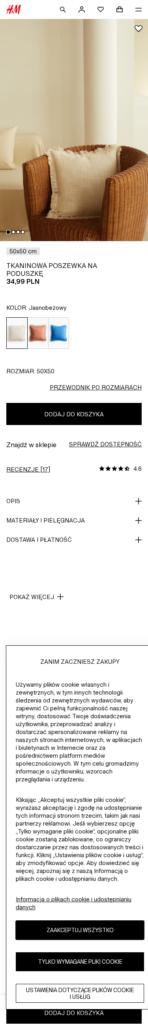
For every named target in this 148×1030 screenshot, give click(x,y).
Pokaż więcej (31, 597)
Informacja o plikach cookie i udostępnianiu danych (73, 903)
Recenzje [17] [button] (28, 469)
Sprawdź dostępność (105, 444)
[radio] (17, 333)
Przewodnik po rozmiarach (96, 387)
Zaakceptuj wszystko (80, 930)
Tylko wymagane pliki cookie (80, 961)
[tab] (8, 232)
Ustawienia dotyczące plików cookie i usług (80, 993)
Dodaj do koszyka (74, 414)
